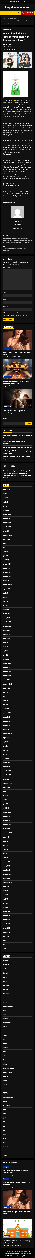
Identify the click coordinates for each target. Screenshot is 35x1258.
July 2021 (5, 742)
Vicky (15, 196)
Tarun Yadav (7, 44)
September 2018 (7, 882)
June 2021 (5, 746)
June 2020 (5, 796)
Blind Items (6, 994)
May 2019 (5, 849)
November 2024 (7, 576)
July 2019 (5, 841)
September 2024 (7, 585)
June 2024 (5, 597)
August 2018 (6, 887)
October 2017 (6, 928)
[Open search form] (19, 12)
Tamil (4, 1126)
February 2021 (6, 762)
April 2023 (5, 655)
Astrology (5, 961)
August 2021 (6, 738)
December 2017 (7, 920)
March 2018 (6, 907)
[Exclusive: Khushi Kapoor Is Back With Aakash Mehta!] (17, 340)
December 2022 (7, 671)
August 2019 (6, 837)
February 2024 (7, 614)
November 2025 (7, 527)
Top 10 (4, 1138)
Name (5, 293)
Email (5, 299)
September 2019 (7, 833)
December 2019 (7, 820)
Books (4, 998)
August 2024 (6, 589)
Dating (4, 1014)
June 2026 (5, 498)
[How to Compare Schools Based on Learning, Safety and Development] (17, 1228)
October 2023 (6, 630)
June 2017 (5, 944)
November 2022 (7, 676)
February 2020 (7, 812)
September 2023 (7, 634)
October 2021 (6, 729)
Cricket (5, 1010)
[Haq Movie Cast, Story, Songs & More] (17, 398)
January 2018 (6, 915)
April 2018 (5, 903)
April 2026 (5, 506)
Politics (5, 1101)
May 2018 (5, 899)
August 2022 (6, 688)
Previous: (17, 239)
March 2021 (6, 758)
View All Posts (17, 228)
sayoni (5, 413)
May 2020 (5, 800)
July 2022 (5, 692)
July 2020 (5, 791)
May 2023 (5, 651)
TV (3, 1151)
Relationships (6, 1105)
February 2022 (7, 713)
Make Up (5, 1085)
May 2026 (5, 502)
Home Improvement (8, 1068)
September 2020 (7, 783)
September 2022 (7, 684)
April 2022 (5, 705)
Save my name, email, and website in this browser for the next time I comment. (17, 314)
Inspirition (5, 1076)
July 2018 (5, 891)
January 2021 (6, 767)
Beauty (4, 969)
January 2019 (6, 866)
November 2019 (7, 825)
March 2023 (6, 659)
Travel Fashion (6, 1147)
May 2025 (5, 552)
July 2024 (5, 593)
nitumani (6, 1175)
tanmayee (6, 1245)
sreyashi (6, 386)
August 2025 (6, 539)
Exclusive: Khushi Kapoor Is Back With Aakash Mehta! (17, 353)
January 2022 (6, 717)
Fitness (5, 1035)
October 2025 (6, 531)
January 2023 (6, 667)
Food (4, 1039)
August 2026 (6, 490)
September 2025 (7, 535)
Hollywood (5, 1064)
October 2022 (6, 680)
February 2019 (6, 862)
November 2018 (7, 874)
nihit (5, 357)
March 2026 (6, 510)
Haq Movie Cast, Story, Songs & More (14, 411)
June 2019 (5, 845)
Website (5, 306)
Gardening (5, 1047)
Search (5, 418)
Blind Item (5, 990)
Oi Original (5, 1093)
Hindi (4, 1060)
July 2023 (5, 643)
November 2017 (7, 924)
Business (5, 1002)
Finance (5, 1031)
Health (4, 1056)
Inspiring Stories (7, 1072)
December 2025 (7, 523)
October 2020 (6, 779)
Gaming (5, 1043)
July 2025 (5, 543)
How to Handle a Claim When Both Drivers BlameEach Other (16, 1171)
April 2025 (5, 556)
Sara (14, 100)
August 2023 (6, 638)
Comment (6, 267)
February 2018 (6, 911)
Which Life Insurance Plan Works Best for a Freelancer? (16, 1183)
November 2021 (7, 725)
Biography (5, 977)
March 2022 (6, 709)
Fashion (5, 1027)
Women (5, 1155)
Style (4, 1122)
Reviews (5, 1109)
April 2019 (5, 853)
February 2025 (7, 564)
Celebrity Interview (8, 1006)
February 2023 (7, 663)
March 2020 (6, 808)
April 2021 (5, 754)
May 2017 (5, 949)
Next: (15, 248)
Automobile (6, 965)
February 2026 (7, 514)
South (4, 1114)
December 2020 (7, 771)
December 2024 (7, 572)
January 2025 (6, 568)
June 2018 (5, 895)
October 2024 (6, 581)
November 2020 (7, 775)
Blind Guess (6, 985)
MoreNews (17, 1256)
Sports (4, 1118)
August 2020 (6, 787)
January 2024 (6, 618)
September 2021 (7, 734)
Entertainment (7, 29)
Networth (5, 1089)
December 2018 (7, 870)
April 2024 (5, 605)
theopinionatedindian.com (17, 7)
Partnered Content (8, 1097)
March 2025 (6, 560)
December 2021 (7, 721)
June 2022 (5, 696)
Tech (4, 1130)
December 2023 (7, 622)
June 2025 (5, 547)
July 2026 (5, 494)
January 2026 (6, 518)
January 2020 (6, 816)
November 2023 (7, 626)
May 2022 (5, 700)
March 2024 (6, 609)
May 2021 (5, 750)
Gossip (4, 1052)
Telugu (4, 1134)
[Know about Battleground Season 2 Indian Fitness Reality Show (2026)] (17, 369)
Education (5, 1018)
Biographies (6, 973)
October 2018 (6, 878)
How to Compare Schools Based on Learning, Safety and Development (16, 1242)
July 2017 (5, 940)
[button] (3, 12)
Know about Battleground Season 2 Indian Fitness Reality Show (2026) (16, 382)
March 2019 (6, 858)
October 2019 (6, 829)
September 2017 (7, 932)
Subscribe (30, 13)
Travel (4, 1143)
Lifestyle (5, 1081)
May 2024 (5, 601)
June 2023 (5, 647)
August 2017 (6, 936)
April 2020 (5, 804)
